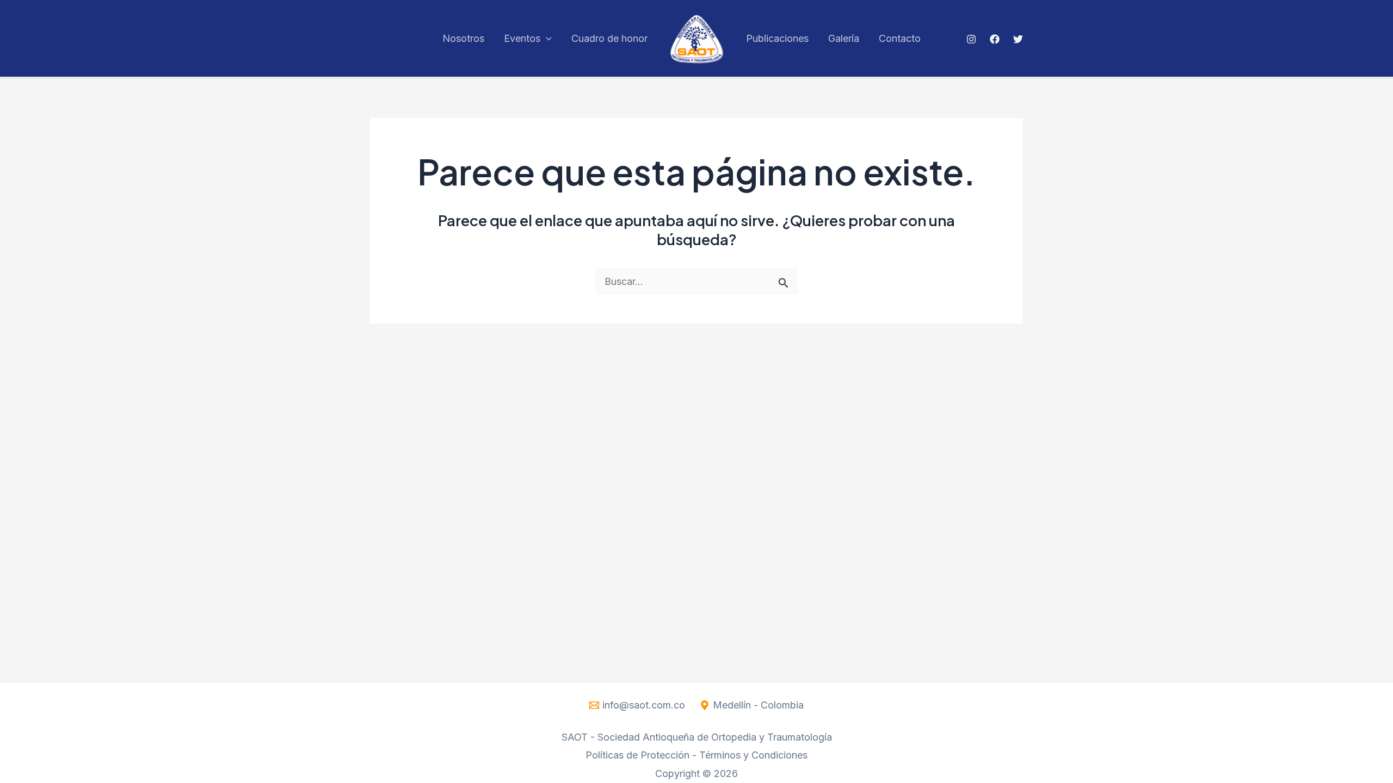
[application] (546, 38)
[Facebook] (995, 39)
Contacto (900, 38)
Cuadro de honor (609, 38)
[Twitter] (1018, 39)
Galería (843, 38)
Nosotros (463, 38)
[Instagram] (971, 39)
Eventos (522, 38)
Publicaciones (777, 38)
